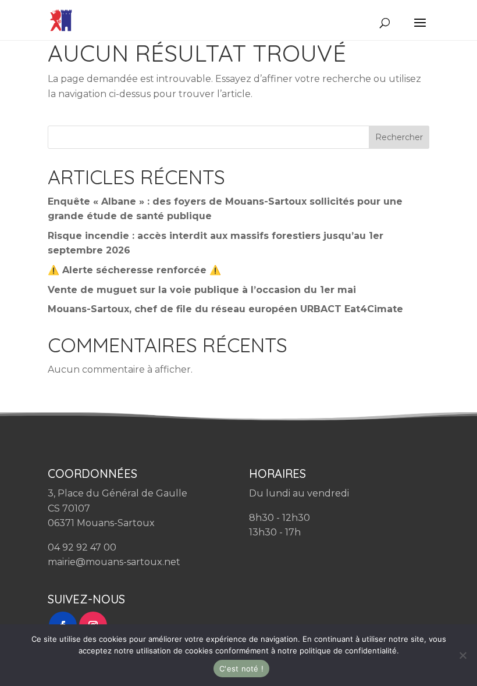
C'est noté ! (241, 668)
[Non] (462, 655)
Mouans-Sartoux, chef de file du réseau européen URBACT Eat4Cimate (225, 309)
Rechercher (399, 137)
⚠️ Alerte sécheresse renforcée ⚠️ (134, 270)
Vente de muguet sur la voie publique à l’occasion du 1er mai (202, 289)
